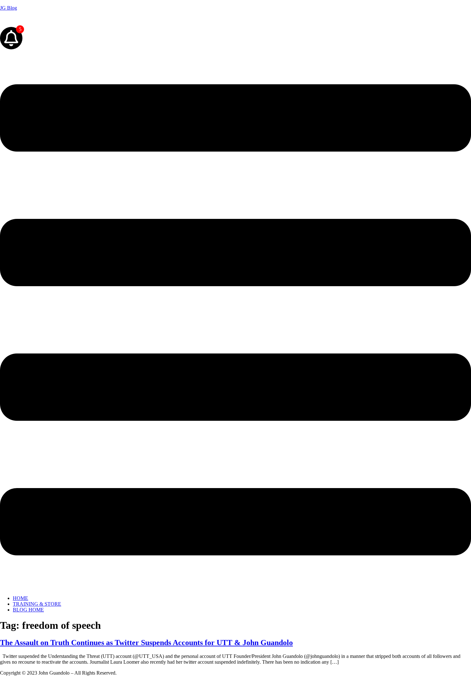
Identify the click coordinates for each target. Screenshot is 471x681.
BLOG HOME (28, 609)
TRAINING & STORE (37, 604)
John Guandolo (15, 18)
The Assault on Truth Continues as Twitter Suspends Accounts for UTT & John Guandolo (146, 642)
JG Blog (8, 8)
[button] (235, 320)
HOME (20, 598)
